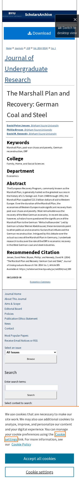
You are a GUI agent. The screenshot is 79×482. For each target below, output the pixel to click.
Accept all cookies (40, 458)
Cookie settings (39, 471)
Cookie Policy (21, 444)
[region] (39, 444)
